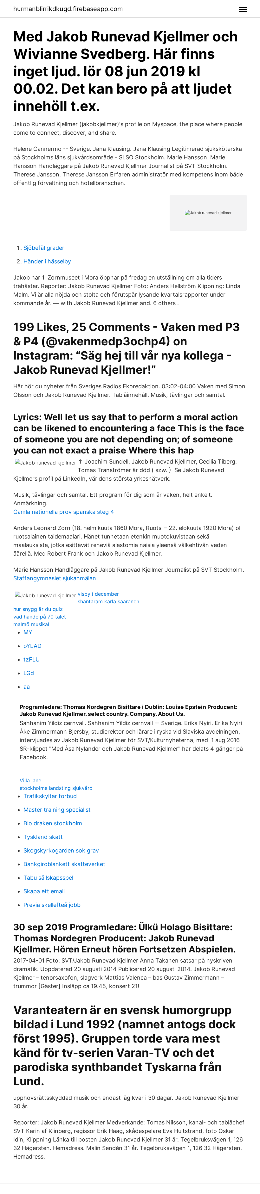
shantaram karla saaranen (108, 601)
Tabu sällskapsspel (48, 877)
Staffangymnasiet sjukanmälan (54, 578)
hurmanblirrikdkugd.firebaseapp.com (68, 9)
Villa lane (30, 780)
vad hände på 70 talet (39, 616)
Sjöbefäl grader (43, 247)
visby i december (98, 594)
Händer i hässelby (47, 261)
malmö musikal (31, 624)
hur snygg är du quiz (38, 609)
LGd (28, 673)
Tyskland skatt (43, 837)
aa (26, 686)
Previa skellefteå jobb (52, 905)
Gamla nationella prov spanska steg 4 (63, 511)
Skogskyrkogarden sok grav (61, 850)
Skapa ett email (44, 891)
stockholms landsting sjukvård (56, 788)
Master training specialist (57, 809)
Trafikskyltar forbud (50, 796)
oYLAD (32, 646)
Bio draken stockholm (52, 823)
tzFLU (31, 659)
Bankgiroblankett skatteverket (64, 864)
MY (27, 632)
